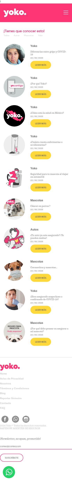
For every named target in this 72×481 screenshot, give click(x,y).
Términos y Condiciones (14, 388)
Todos (7, 36)
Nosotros (5, 383)
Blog (3, 393)
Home (3, 373)
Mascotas (29, 36)
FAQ (2, 408)
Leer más (40, 65)
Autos (17, 36)
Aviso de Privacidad (12, 378)
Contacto (5, 403)
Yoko (40, 36)
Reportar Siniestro (11, 398)
